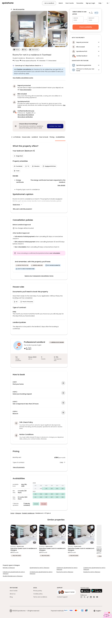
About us (12, 594)
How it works (70, 3)
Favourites (79, 3)
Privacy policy (37, 591)
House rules (26, 137)
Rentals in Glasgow (9, 568)
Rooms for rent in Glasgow (65, 572)
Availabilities (60, 137)
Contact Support (62, 597)
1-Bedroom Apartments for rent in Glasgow (67, 568)
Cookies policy (38, 594)
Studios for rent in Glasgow (91, 572)
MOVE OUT (91, 18)
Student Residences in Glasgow (12, 576)
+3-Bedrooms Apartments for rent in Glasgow (41, 572)
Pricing (52, 137)
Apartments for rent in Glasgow (39, 568)
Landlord (35, 137)
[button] (101, 3)
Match (61, 3)
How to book (43, 137)
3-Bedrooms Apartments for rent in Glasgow (14, 572)
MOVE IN (76, 18)
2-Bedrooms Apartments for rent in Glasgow (94, 568)
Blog (11, 597)
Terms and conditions (40, 597)
